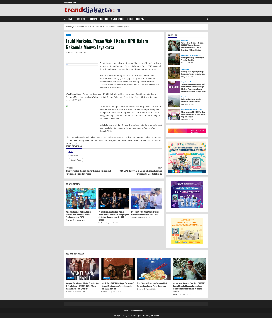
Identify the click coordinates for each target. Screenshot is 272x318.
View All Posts (75, 160)
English (130, 19)
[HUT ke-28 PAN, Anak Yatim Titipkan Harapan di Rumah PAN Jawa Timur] (146, 198)
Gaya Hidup (81, 19)
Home (68, 26)
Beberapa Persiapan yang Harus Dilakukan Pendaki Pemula (174, 101)
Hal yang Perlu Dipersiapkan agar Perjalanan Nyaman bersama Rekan (174, 73)
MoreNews (143, 315)
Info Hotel (140, 19)
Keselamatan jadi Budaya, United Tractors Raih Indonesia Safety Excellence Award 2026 (78, 214)
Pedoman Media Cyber (139, 310)
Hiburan (70, 278)
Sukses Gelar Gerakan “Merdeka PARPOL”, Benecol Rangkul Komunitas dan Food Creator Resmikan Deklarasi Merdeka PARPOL (174, 45)
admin (70, 52)
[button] (65, 19)
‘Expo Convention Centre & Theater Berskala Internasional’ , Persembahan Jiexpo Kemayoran (89, 170)
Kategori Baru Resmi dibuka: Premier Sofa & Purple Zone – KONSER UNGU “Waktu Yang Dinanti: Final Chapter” (82, 286)
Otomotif (93, 19)
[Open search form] (207, 19)
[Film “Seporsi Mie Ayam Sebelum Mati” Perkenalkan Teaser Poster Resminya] (154, 269)
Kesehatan (193, 109)
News (70, 19)
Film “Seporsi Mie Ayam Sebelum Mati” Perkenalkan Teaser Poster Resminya (152, 284)
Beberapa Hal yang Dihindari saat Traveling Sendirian (174, 59)
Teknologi (104, 19)
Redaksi (126, 310)
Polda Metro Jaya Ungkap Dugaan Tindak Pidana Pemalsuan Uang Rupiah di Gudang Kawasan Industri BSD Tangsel (113, 215)
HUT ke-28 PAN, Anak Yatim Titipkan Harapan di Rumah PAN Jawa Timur (145, 213)
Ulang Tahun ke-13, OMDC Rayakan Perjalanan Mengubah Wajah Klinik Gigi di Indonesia (174, 114)
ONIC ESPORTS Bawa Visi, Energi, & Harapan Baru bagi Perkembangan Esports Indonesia (141, 170)
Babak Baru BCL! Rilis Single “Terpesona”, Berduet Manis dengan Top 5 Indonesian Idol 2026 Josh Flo (117, 286)
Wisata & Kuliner (117, 19)
